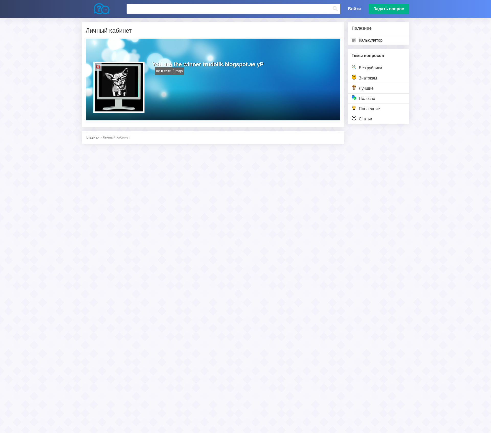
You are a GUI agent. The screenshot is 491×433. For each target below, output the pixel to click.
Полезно (367, 98)
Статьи (365, 119)
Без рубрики (370, 68)
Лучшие (366, 88)
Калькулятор (371, 40)
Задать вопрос (389, 9)
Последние (369, 109)
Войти (354, 9)
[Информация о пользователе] (98, 67)
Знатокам (368, 78)
